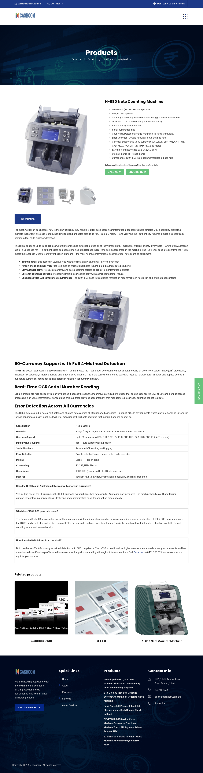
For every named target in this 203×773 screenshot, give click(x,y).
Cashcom (138, 552)
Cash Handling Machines (125, 165)
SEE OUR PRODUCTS (29, 707)
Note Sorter (154, 165)
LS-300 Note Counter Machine (161, 641)
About (95, 16)
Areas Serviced (70, 705)
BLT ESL (101, 641)
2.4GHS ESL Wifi (41, 641)
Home (82, 16)
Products (112, 16)
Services (131, 16)
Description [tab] (28, 218)
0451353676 (57, 4)
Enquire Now (137, 172)
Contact (161, 16)
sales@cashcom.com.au (29, 4)
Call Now (114, 172)
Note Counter (142, 165)
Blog (146, 16)
